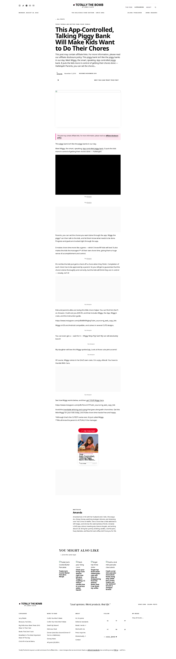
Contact (78, 640)
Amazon (89, 196)
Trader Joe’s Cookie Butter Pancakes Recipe (64, 574)
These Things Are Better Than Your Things (72, 24)
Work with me (80, 629)
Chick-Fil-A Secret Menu (27, 641)
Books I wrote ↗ (80, 625)
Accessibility (169, 656)
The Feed (128, 7)
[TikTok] (23, 5)
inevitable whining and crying (75, 409)
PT (125, 621)
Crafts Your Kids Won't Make (56, 622)
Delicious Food (52, 629)
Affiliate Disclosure (154, 656)
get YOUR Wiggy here (95, 400)
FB (116, 629)
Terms (143, 656)
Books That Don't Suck (26, 632)
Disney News (51, 639)
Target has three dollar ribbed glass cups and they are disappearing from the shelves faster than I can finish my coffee (96, 579)
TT (116, 621)
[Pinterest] (26, 5)
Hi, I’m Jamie (79, 618)
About (148, 7)
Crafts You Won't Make (54, 618)
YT (107, 629)
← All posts (60, 19)
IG (107, 621)
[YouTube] (30, 5)
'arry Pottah (22, 618)
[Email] (33, 5)
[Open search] (155, 7)
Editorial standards (81, 622)
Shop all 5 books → (138, 618)
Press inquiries (80, 633)
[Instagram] (19, 5)
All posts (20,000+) (53, 642)
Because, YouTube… (25, 622)
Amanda (77, 512)
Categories (139, 7)
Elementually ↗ (80, 636)
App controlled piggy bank (93, 148)
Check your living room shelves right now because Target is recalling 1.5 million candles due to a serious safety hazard (80, 580)
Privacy (136, 656)
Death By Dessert (53, 625)
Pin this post (88, 431)
